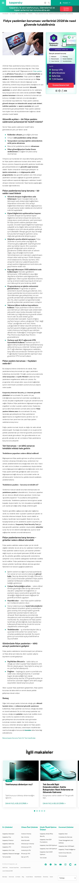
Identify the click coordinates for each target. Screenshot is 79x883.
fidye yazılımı (37, 71)
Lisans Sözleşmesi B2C (25, 867)
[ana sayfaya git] (16, 3)
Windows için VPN (26, 847)
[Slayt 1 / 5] (34, 811)
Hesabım (65, 3)
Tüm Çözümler (6, 857)
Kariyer (51, 876)
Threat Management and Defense (66, 842)
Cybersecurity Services (65, 837)
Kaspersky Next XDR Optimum (48, 848)
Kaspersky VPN (6, 847)
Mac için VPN (25, 857)
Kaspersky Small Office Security (46, 835)
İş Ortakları (18, 876)
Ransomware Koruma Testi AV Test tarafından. (19, 738)
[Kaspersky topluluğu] (70, 864)
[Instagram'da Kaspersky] (65, 864)
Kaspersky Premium (7, 840)
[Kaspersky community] (75, 864)
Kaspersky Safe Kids (8, 843)
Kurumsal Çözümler (66, 827)
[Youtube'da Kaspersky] (60, 864)
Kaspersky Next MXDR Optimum (46, 853)
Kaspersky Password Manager (11, 853)
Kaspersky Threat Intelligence (67, 849)
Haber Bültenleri (37, 876)
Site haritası (45, 876)
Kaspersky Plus (6, 837)
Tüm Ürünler (43, 858)
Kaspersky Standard (8, 834)
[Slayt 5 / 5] (44, 811)
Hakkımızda (11, 876)
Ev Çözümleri (7, 827)
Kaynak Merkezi (29, 876)
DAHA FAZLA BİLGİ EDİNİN (15, 803)
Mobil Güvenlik (25, 840)
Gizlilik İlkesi (5, 867)
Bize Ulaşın (4, 876)
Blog (23, 876)
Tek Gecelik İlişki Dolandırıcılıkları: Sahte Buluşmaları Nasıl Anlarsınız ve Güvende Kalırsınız (58, 788)
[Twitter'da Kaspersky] (50, 864)
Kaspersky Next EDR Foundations (45, 841)
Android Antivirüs (26, 834)
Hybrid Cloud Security (65, 853)
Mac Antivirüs (25, 837)
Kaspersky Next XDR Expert (66, 846)
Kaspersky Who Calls (8, 850)
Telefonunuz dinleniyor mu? (19, 784)
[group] (21, 784)
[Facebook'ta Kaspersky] (45, 864)
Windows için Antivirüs (27, 843)
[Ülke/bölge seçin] (45, 3)
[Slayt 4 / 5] (42, 811)
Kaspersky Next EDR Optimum (48, 845)
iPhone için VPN (25, 853)
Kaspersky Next (63, 834)
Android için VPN (26, 850)
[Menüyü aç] (3, 3)
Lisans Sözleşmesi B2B (7, 870)
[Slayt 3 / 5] (39, 811)
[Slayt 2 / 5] (37, 811)
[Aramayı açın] (49, 3)
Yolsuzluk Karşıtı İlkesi (14, 867)
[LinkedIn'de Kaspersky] (55, 864)
